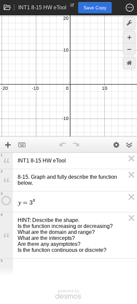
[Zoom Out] (129, 49)
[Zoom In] (129, 37)
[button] (129, 7)
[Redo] (75, 145)
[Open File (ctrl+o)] (7, 7)
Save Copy (94, 7)
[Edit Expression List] (116, 145)
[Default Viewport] (129, 63)
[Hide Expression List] (129, 145)
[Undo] (62, 145)
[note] (72, 6)
